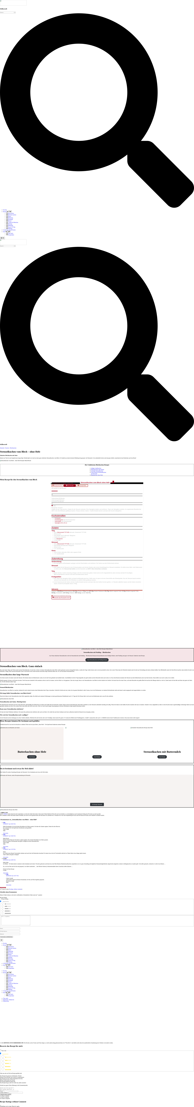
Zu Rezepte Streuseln (97, 804)
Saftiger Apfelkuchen (96, 468)
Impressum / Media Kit (8, 999)
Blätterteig (10, 217)
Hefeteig (10, 224)
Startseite (2, 448)
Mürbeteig (10, 225)
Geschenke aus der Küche (9, 230)
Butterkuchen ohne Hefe (97, 475)
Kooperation (11, 235)
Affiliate (5, 814)
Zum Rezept (32, 756)
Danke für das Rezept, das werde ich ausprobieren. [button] (12, 1077)
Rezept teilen (82, 485)
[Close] (0, 1105)
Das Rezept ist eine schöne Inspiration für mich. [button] (11, 1078)
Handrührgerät (59, 519)
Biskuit (9, 221)
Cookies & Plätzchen (13, 222)
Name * (2, 1091)
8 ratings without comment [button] (15, 889)
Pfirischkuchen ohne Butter (97, 469)
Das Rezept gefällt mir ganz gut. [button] (7, 1081)
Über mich (10, 233)
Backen (5, 211)
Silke (4, 822)
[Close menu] (1, 940)
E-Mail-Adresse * (4, 1092)
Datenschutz (6, 1001)
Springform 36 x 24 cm (61, 523)
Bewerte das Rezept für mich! (62, 597)
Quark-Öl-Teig (11, 227)
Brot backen (11, 213)
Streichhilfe (58, 521)
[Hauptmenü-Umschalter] (2, 238)
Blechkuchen (13, 448)
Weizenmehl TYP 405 (63, 532)
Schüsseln (58, 518)
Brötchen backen (12, 214)
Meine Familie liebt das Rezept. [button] (7, 1080)
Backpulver (60, 538)
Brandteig (10, 219)
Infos (4, 231)
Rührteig (10, 228)
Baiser (9, 216)
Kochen (5, 210)
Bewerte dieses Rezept (6, 1094)
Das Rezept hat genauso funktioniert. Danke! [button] (11, 1076)
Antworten (5, 833)
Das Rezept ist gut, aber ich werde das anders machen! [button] (13, 1082)
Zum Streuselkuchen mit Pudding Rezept (97, 659)
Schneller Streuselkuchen (97, 471)
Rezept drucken (58, 485)
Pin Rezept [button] (70, 485)
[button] (97, 207)
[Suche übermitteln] (15, 12)
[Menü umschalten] (10, 211)
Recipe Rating (3, 897)
